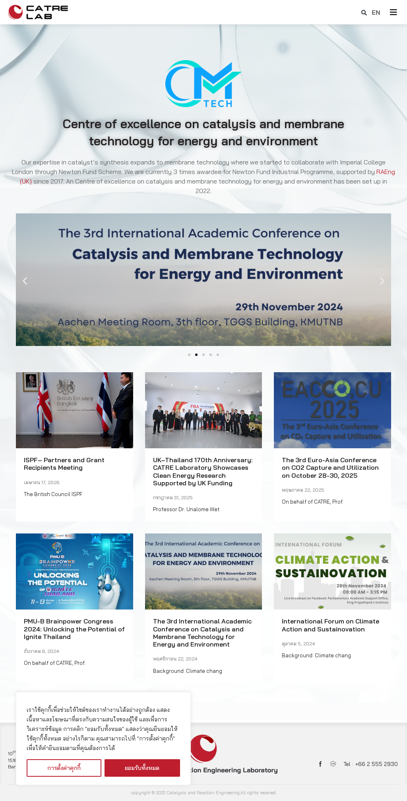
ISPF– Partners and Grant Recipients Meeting (64, 463)
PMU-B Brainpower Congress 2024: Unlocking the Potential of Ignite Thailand (74, 628)
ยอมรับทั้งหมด (142, 768)
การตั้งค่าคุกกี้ (64, 768)
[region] (103, 738)
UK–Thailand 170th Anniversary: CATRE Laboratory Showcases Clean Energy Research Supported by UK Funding (203, 471)
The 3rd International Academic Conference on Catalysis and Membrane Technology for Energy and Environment (202, 632)
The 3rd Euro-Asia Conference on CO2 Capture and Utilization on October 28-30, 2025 (330, 467)
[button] (364, 13)
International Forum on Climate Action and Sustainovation (330, 625)
